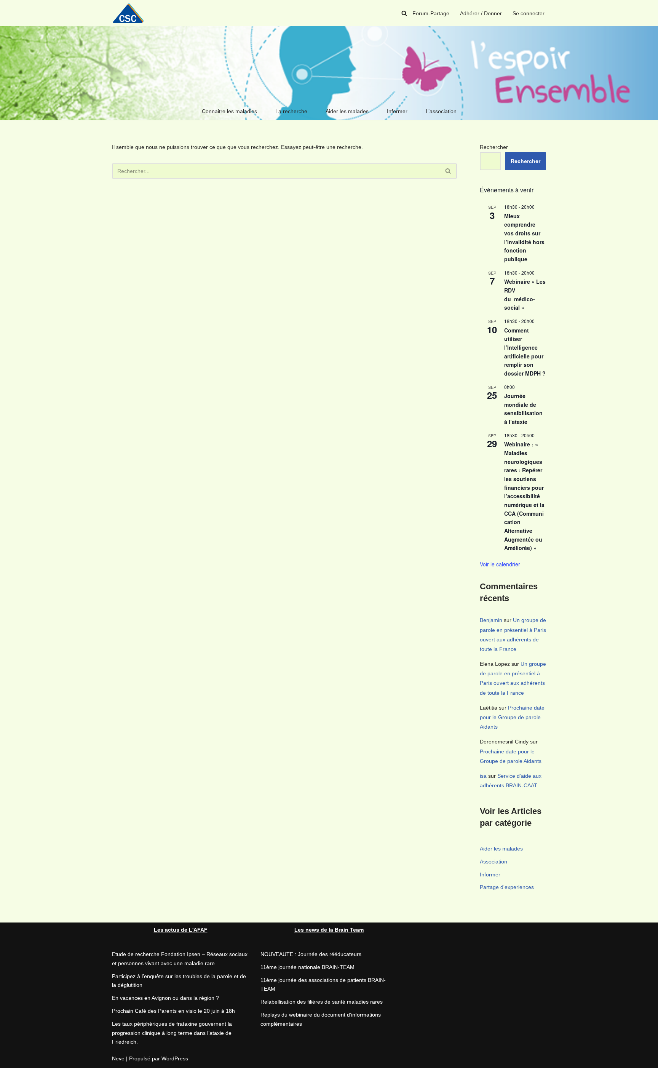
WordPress (174, 1058)
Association (493, 862)
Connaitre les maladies (229, 111)
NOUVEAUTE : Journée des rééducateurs (310, 954)
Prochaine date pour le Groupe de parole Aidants (512, 717)
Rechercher (494, 147)
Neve (118, 1058)
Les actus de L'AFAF (181, 930)
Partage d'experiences (507, 887)
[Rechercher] (404, 13)
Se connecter (529, 13)
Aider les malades (347, 111)
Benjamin (491, 620)
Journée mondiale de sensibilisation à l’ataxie (523, 408)
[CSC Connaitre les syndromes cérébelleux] (131, 13)
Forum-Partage (430, 13)
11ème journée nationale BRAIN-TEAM (307, 967)
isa (483, 776)
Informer (397, 111)
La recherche (291, 111)
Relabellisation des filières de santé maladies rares (321, 1002)
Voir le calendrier (500, 564)
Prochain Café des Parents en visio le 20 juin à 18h (173, 1011)
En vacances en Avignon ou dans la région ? (165, 998)
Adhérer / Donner (481, 13)
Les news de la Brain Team (329, 930)
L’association (441, 111)
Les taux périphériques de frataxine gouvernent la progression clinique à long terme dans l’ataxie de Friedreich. (172, 1033)
